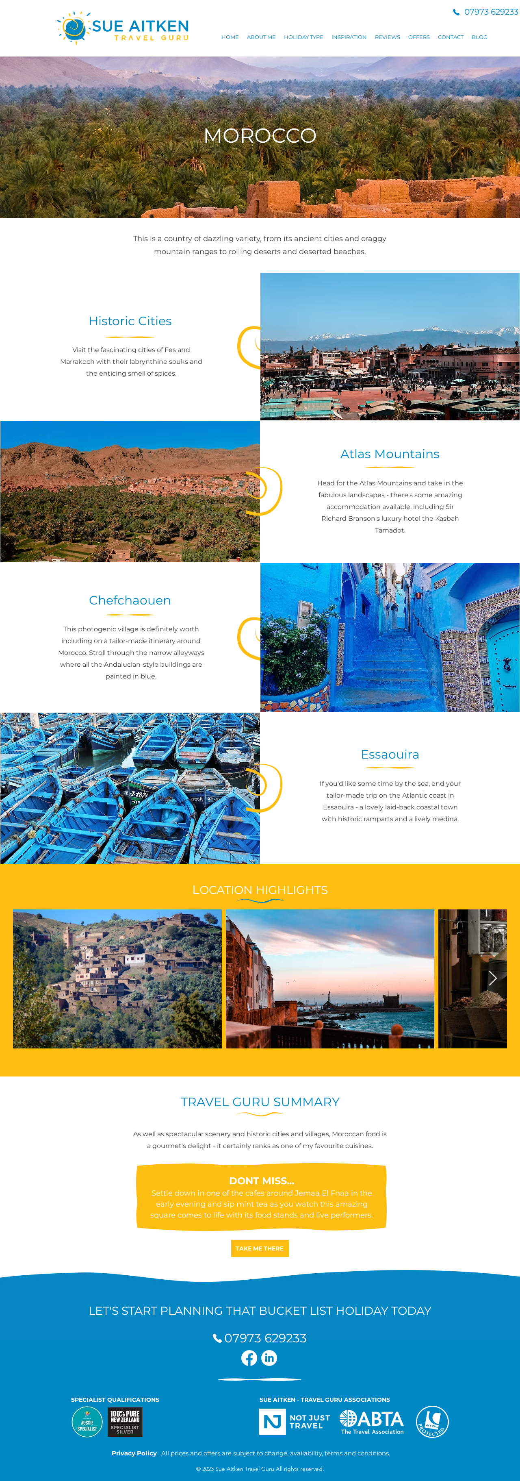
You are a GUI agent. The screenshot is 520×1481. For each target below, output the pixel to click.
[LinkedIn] (269, 1358)
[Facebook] (249, 1358)
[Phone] (456, 12)
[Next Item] (493, 979)
